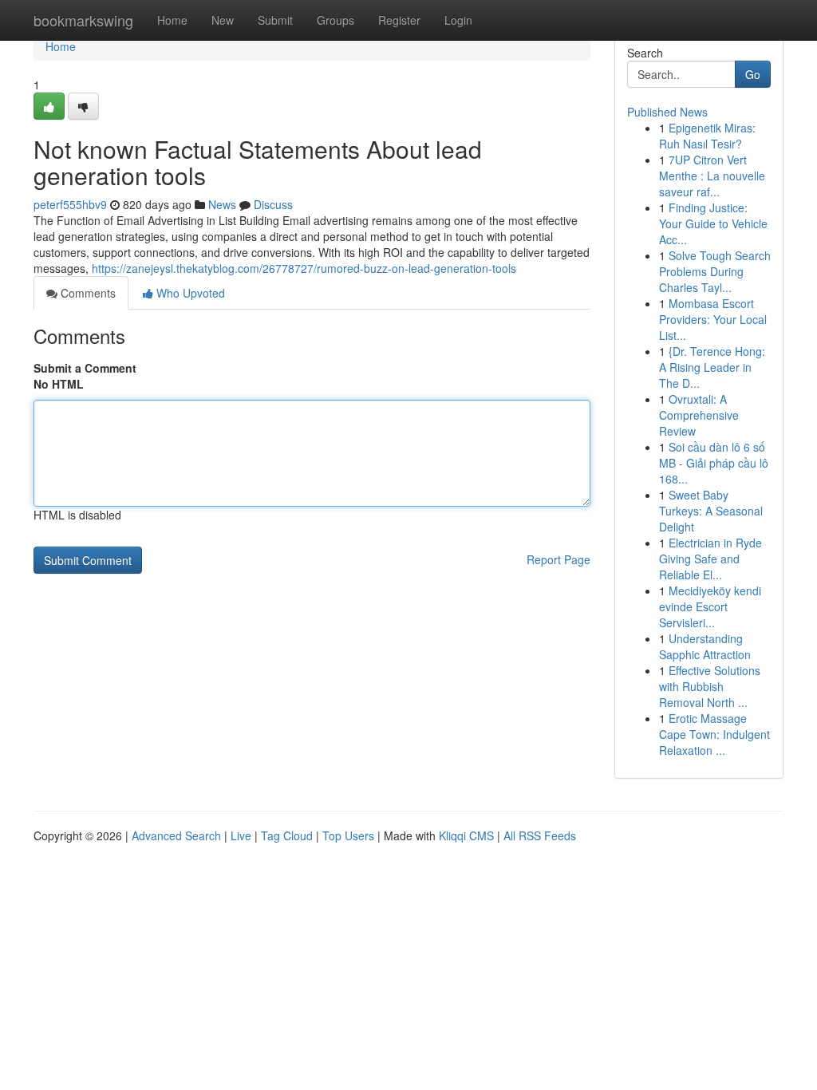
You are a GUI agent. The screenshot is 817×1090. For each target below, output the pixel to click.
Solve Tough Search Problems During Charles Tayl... (715, 271)
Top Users (348, 835)
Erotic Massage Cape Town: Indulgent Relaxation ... (714, 734)
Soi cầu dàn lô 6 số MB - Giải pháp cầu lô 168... (713, 463)
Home (172, 20)
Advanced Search (176, 835)
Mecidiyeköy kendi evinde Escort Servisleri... (710, 606)
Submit (275, 20)
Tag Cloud (287, 835)
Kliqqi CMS (466, 835)
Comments (86, 293)
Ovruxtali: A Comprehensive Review (699, 415)
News (222, 204)
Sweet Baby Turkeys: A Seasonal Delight (711, 511)
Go (752, 74)
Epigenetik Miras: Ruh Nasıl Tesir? (707, 136)
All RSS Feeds (539, 835)
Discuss (273, 204)
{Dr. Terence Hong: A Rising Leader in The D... (712, 367)
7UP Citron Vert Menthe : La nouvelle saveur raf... (712, 175)
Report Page (558, 559)
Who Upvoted (189, 293)
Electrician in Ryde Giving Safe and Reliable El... (710, 559)
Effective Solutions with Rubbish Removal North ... (709, 686)
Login (458, 20)
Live (241, 835)
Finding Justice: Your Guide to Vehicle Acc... (713, 223)
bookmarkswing (83, 20)
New (222, 20)
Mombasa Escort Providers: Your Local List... (713, 319)
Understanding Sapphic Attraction (705, 646)
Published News (667, 112)
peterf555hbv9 (70, 204)
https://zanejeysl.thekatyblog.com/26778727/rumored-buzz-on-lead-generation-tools (304, 268)
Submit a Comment (85, 368)
